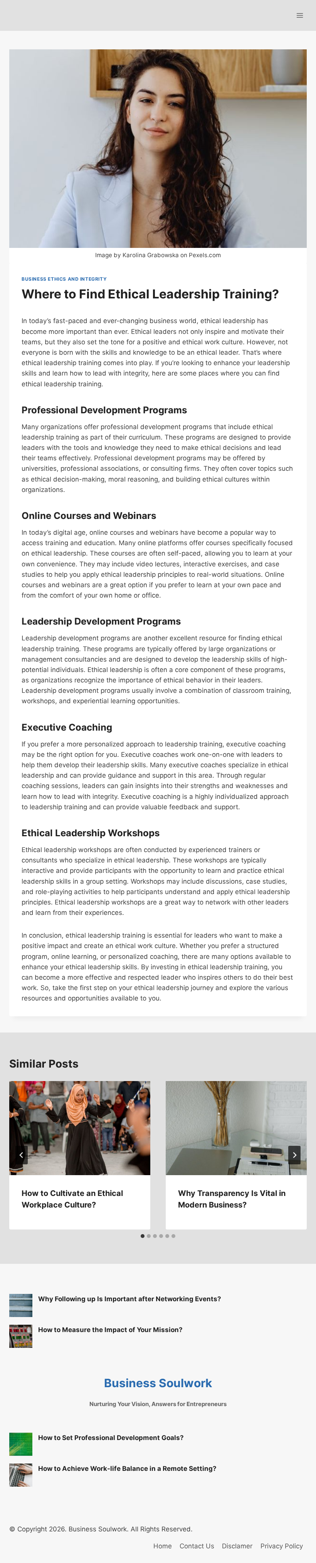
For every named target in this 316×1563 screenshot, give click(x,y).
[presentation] (79, 1128)
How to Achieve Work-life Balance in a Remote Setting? (127, 1468)
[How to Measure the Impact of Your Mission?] (20, 1336)
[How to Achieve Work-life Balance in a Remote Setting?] (20, 1475)
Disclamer (237, 1546)
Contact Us (197, 1546)
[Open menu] (299, 15)
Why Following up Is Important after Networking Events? (129, 1299)
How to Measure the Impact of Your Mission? (110, 1330)
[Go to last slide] (21, 1155)
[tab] (143, 1236)
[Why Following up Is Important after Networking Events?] (20, 1305)
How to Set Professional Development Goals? (111, 1438)
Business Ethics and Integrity (64, 279)
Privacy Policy (282, 1546)
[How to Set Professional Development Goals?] (20, 1444)
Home (162, 1546)
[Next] (294, 1155)
